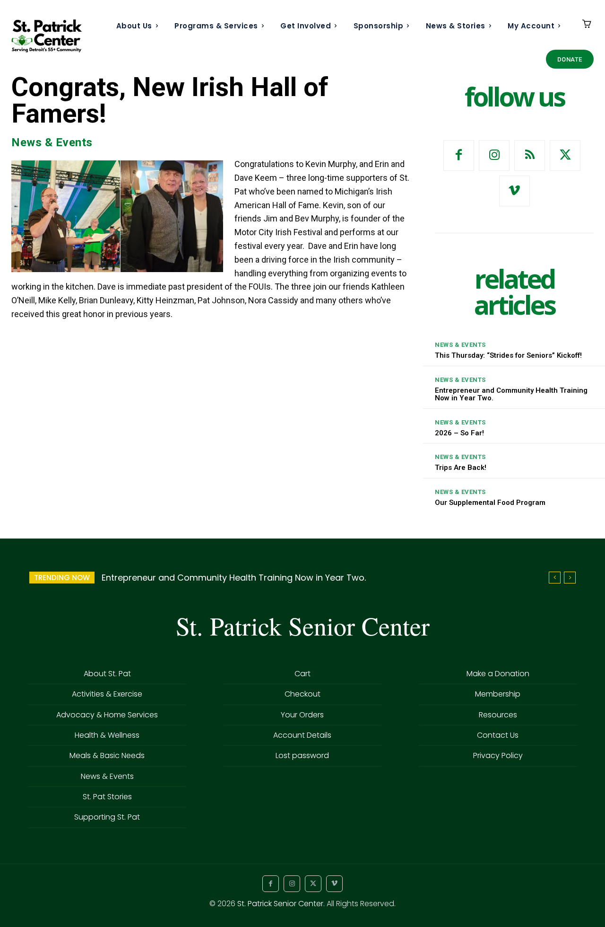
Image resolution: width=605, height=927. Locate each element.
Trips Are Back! (460, 467)
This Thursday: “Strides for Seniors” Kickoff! (508, 355)
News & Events (52, 142)
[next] (570, 577)
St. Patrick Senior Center (280, 903)
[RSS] (529, 155)
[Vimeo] (514, 191)
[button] (211, 239)
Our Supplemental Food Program (490, 502)
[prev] (555, 577)
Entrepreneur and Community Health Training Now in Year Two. (511, 394)
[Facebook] (458, 155)
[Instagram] (494, 155)
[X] (565, 155)
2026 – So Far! (459, 433)
